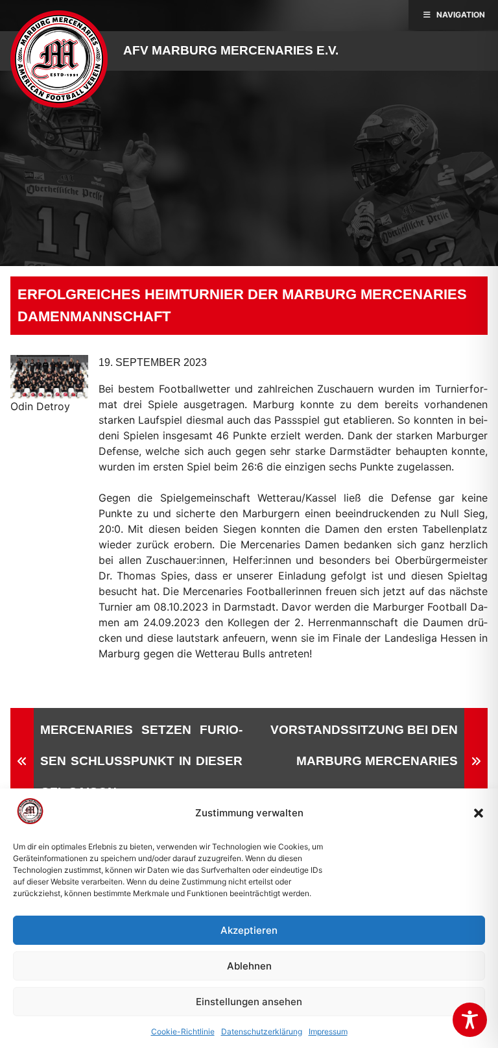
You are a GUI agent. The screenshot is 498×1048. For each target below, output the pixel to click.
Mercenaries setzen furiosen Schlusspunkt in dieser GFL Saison (141, 761)
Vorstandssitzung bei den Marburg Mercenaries (364, 745)
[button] (478, 813)
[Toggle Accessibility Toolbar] (469, 1019)
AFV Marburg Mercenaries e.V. (230, 50)
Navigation (460, 14)
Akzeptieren (249, 930)
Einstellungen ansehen (249, 1001)
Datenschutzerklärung (261, 1031)
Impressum (328, 1031)
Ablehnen (249, 966)
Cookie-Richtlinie (183, 1031)
